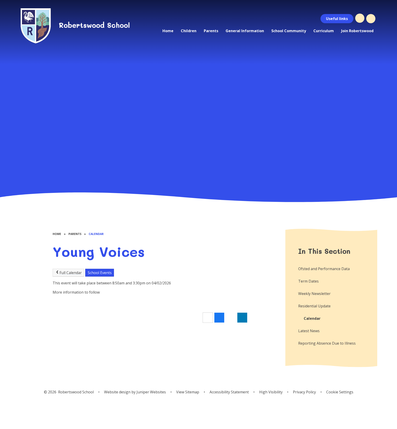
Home (57, 234)
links (337, 18)
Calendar (96, 234)
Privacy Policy (304, 392)
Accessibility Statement (229, 392)
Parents (74, 234)
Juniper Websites (151, 392)
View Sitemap (187, 392)
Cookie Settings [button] (339, 392)
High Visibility (271, 392)
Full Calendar (71, 272)
